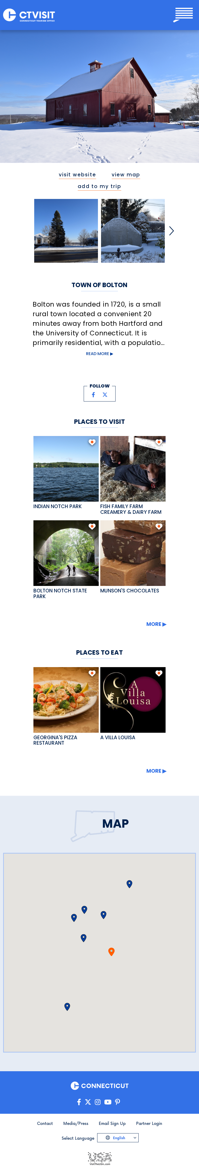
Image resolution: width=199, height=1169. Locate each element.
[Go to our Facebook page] (79, 1102)
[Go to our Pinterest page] (117, 1102)
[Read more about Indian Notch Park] (66, 469)
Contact (45, 1123)
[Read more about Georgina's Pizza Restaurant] (66, 700)
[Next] (171, 231)
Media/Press (75, 1123)
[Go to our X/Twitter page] (88, 1102)
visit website (77, 174)
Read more (97, 354)
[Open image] (66, 231)
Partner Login (149, 1123)
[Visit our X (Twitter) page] (105, 394)
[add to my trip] (92, 442)
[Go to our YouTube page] (107, 1102)
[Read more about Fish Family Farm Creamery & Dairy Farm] (133, 469)
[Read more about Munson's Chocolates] (133, 553)
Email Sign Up (112, 1123)
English (118, 1137)
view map (126, 174)
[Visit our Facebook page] (93, 394)
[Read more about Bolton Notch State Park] (66, 553)
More (153, 624)
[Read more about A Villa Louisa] (133, 700)
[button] (129, 884)
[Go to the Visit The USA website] (99, 1158)
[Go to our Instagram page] (98, 1102)
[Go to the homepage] (29, 15)
